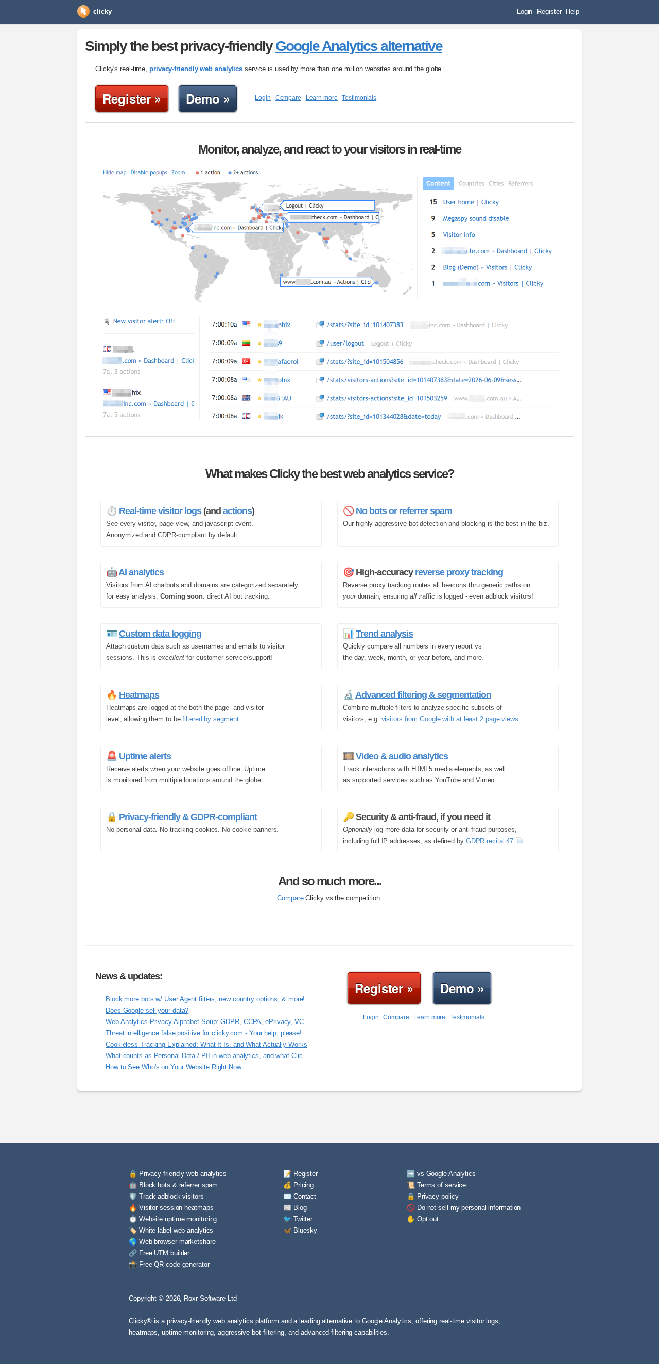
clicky (102, 11)
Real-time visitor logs (160, 511)
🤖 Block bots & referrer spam (173, 1185)
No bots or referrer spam (404, 511)
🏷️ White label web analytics (171, 1230)
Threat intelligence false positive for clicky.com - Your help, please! (204, 1033)
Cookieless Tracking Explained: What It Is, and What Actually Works (206, 1044)
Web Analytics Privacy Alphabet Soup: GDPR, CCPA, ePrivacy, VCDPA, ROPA (222, 1022)
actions (237, 511)
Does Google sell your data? (147, 1010)
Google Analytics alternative (358, 46)
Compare (288, 97)
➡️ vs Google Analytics (441, 1174)
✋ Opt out (423, 1219)
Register (549, 11)
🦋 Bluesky (300, 1230)
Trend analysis (384, 633)
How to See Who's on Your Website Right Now (173, 1067)
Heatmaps (139, 695)
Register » (131, 98)
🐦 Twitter (298, 1219)
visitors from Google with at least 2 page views (449, 719)
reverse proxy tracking (459, 572)
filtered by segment (210, 719)
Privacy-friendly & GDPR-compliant (188, 817)
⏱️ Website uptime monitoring (173, 1219)
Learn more (322, 97)
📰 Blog (294, 1208)
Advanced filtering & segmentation (423, 695)
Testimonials (359, 97)
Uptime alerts (145, 756)
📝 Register (300, 1174)
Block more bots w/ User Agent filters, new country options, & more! (205, 999)
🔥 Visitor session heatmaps (171, 1208)
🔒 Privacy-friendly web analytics (178, 1174)
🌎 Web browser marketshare (172, 1242)
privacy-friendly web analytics (195, 69)
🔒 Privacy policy (432, 1196)
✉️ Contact (299, 1196)
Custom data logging (160, 633)
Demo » (208, 98)
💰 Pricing (298, 1185)
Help (572, 11)
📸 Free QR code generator (169, 1264)
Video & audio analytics (402, 756)
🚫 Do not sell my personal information (464, 1208)
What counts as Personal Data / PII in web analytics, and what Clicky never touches (229, 1056)
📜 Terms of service (436, 1185)
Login (525, 11)
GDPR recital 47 (490, 841)
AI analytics (141, 572)
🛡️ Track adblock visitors (166, 1196)
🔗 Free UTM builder (159, 1253)
